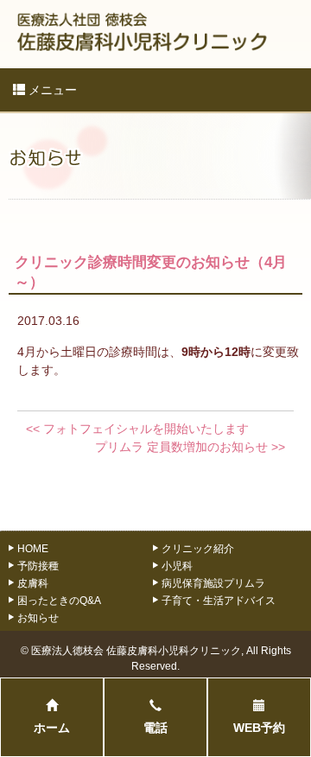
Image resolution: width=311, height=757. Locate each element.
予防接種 (38, 565)
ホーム (52, 728)
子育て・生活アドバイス (219, 600)
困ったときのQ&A (59, 600)
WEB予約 (259, 728)
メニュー (51, 90)
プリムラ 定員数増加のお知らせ (190, 447)
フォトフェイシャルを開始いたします (137, 429)
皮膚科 (32, 582)
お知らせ (38, 617)
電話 (155, 728)
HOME (32, 548)
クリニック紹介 (198, 548)
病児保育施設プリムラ (213, 582)
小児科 (177, 565)
